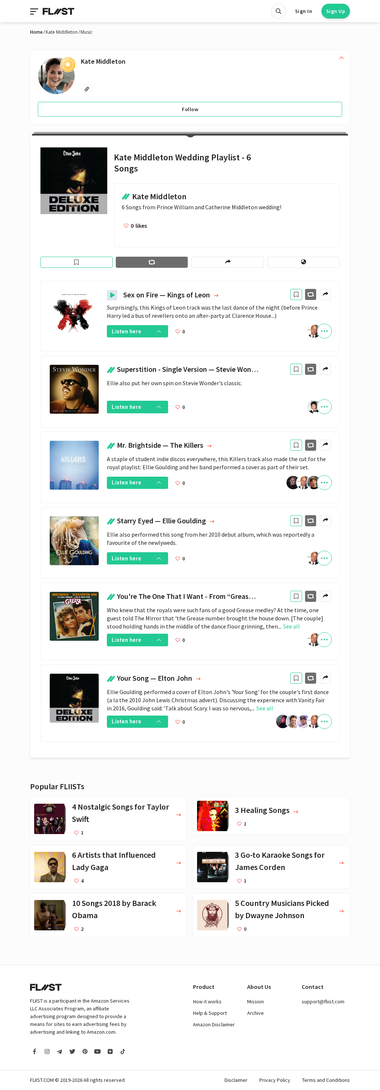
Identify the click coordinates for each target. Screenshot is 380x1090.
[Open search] (279, 11)
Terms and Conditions (326, 1080)
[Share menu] (227, 262)
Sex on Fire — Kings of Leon (167, 294)
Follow (190, 109)
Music (86, 32)
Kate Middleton (62, 32)
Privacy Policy (274, 1080)
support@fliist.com (323, 1001)
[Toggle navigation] (35, 11)
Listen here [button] (126, 331)
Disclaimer (236, 1080)
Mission (255, 1001)
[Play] (112, 295)
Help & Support (210, 1013)
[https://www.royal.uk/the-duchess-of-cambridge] (86, 88)
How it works (207, 1001)
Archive (255, 1013)
